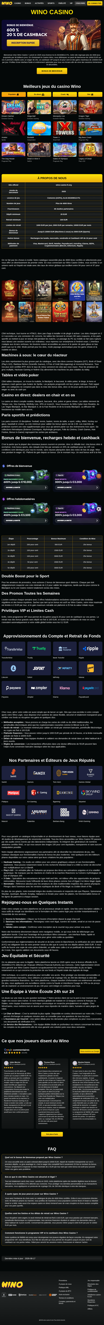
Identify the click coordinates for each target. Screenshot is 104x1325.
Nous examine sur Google (89, 1051)
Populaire (12, 94)
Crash (63, 94)
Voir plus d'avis (52, 1134)
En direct (37, 94)
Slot (88, 94)
